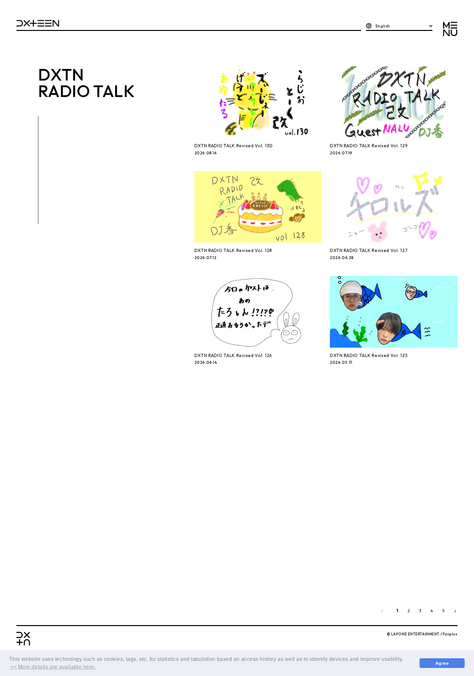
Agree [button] (442, 663)
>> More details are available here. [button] (53, 667)
